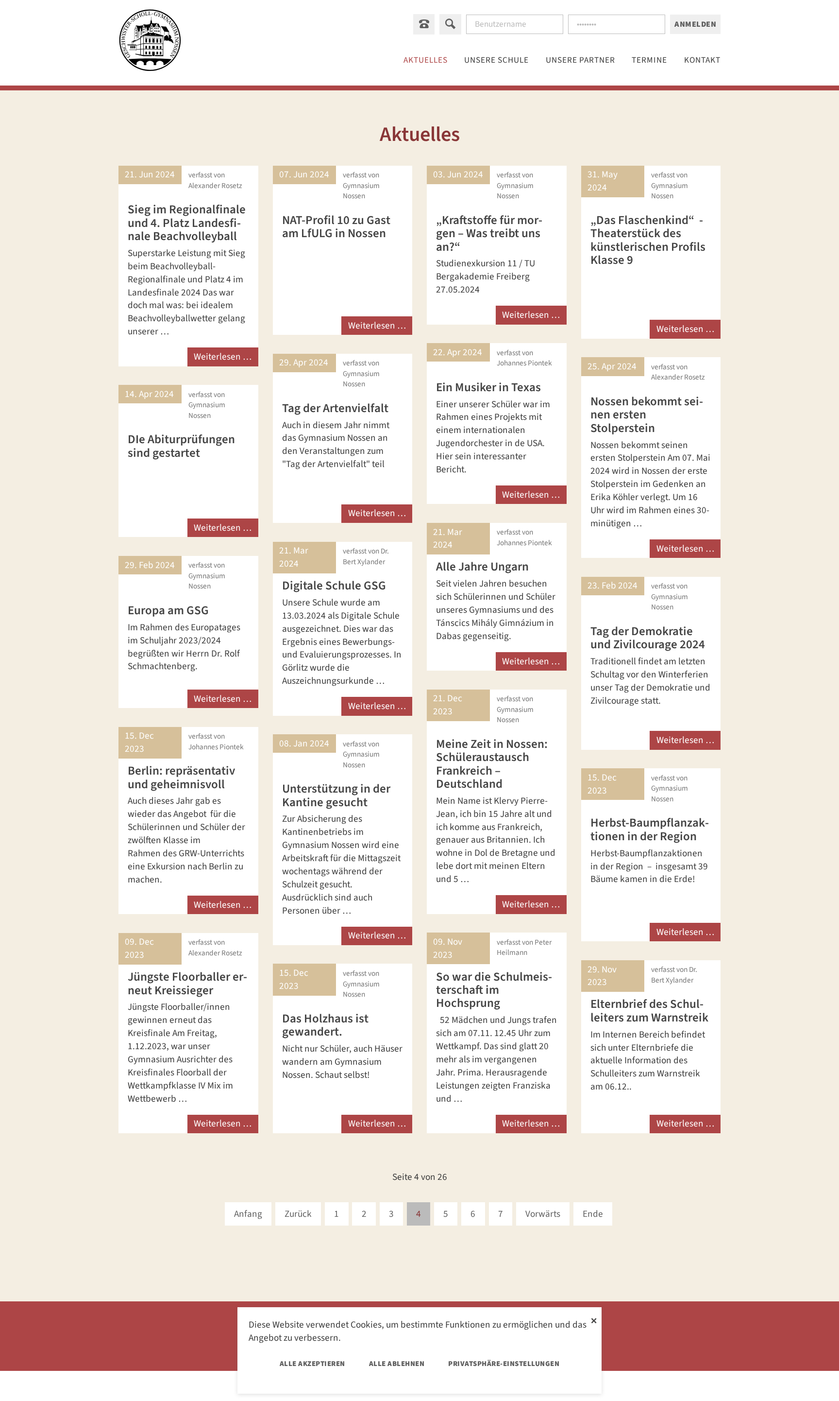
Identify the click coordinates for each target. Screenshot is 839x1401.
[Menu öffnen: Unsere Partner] (580, 60)
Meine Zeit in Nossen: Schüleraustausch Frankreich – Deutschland (492, 764)
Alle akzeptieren (312, 1364)
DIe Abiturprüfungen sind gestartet (181, 446)
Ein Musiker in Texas (488, 387)
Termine (649, 60)
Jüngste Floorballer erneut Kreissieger (187, 983)
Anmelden (695, 24)
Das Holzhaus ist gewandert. (325, 1025)
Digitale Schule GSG (334, 585)
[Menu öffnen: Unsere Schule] (496, 60)
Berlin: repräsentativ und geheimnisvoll (181, 777)
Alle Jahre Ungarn (482, 566)
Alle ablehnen (397, 1364)
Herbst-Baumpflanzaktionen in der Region (649, 829)
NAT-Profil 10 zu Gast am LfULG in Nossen (336, 226)
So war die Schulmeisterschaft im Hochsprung (494, 990)
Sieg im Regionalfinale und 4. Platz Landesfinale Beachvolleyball (187, 223)
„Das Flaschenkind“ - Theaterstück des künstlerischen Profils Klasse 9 (647, 240)
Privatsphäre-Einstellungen (503, 1364)
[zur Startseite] (150, 42)
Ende (593, 1214)
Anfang (248, 1214)
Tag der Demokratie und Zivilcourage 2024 (647, 638)
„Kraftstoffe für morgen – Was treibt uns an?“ (489, 233)
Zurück (298, 1214)
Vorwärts (542, 1214)
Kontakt (702, 60)
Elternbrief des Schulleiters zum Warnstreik (649, 1010)
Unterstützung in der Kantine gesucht (336, 795)
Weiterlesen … (223, 356)
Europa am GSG (168, 610)
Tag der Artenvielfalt (335, 408)
